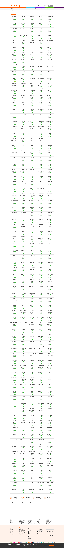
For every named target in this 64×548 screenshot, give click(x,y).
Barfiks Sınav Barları (39, 520)
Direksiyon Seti (11, 523)
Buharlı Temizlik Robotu (39, 517)
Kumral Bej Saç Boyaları (30, 520)
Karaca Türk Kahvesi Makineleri (22, 518)
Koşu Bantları (11, 521)
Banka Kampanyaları (21, 535)
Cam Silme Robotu (11, 518)
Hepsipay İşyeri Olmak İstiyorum (22, 530)
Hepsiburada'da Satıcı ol (51, 10)
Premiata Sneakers (21, 521)
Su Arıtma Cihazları (12, 517)
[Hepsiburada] (13, 5)
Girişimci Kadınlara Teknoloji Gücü (22, 532)
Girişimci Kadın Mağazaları (18, 14)
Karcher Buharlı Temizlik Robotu (22, 520)
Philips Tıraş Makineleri (21, 517)
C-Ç (24, 14)
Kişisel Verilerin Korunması (12, 533)
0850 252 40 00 (50, 533)
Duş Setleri (38, 522)
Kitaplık (37, 518)
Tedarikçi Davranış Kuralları (21, 531)
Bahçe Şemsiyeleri (38, 519)
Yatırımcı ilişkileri (11, 530)
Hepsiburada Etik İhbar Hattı (50, 535)
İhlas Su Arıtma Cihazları (21, 522)
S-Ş (42, 14)
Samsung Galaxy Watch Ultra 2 (49, 522)
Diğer (52, 14)
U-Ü (45, 14)
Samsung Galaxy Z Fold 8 (48, 519)
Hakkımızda (11, 528)
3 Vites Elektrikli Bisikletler (30, 518)
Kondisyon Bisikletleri (39, 523)
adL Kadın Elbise (20, 523)
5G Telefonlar (47, 517)
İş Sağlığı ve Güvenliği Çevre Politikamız (14, 536)
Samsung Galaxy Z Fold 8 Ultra (49, 520)
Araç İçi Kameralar (11, 522)
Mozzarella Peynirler (30, 519)
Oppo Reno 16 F (47, 518)
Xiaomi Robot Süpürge (21, 519)
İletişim (10, 537)
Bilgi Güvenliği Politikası (12, 534)
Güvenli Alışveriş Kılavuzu (12, 535)
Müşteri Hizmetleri (11, 531)
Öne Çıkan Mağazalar (13, 14)
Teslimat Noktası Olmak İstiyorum (22, 533)
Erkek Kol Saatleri (11, 520)
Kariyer (10, 532)
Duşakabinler (11, 519)
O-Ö (37, 14)
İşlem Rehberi (20, 536)
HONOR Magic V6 (47, 523)
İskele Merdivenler (29, 522)
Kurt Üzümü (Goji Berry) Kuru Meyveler (31, 523)
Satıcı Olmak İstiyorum (21, 529)
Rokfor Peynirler (29, 521)
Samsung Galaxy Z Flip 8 (48, 521)
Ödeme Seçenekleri (21, 534)
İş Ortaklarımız (11, 529)
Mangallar (38, 521)
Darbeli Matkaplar (29, 517)
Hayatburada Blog (20, 528)
